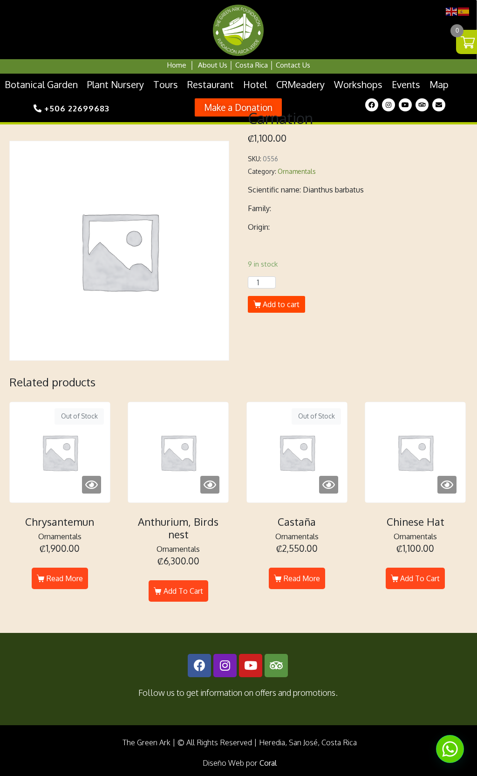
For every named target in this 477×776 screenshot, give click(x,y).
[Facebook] (371, 104)
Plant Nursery (115, 84)
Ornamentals (297, 171)
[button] (238, 107)
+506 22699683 (75, 108)
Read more (65, 578)
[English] (452, 11)
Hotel (255, 84)
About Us (212, 65)
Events (406, 84)
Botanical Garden (41, 84)
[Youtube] (405, 104)
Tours (165, 84)
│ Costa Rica (247, 65)
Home (176, 65)
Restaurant (210, 84)
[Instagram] (388, 104)
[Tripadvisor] (422, 104)
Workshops (358, 84)
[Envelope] (438, 104)
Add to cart (281, 304)
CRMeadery (300, 84)
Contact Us (293, 65)
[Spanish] (464, 11)
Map (439, 84)
